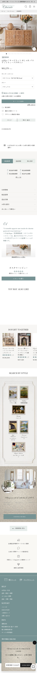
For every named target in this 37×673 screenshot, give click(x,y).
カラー (4, 83)
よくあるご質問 (6, 596)
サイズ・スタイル (7, 74)
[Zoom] (34, 49)
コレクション (10, 11)
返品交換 (5, 199)
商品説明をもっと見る (18, 257)
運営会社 (4, 624)
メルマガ (4, 607)
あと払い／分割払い (9, 209)
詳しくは (18, 177)
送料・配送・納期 (7, 593)
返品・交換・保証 (7, 599)
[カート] (30, 6)
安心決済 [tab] (29, 161)
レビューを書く (18, 278)
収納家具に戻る (20, 528)
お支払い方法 (6, 590)
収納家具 (19, 11)
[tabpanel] (18, 174)
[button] (7, 355)
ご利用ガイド (6, 613)
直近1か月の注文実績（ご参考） (14, 93)
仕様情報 (5, 190)
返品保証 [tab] (18, 161)
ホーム (3, 11)
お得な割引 (5, 204)
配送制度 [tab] (7, 161)
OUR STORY (6, 610)
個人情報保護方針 (7, 629)
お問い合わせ (31, 105)
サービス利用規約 (7, 632)
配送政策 (5, 194)
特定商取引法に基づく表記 (10, 627)
